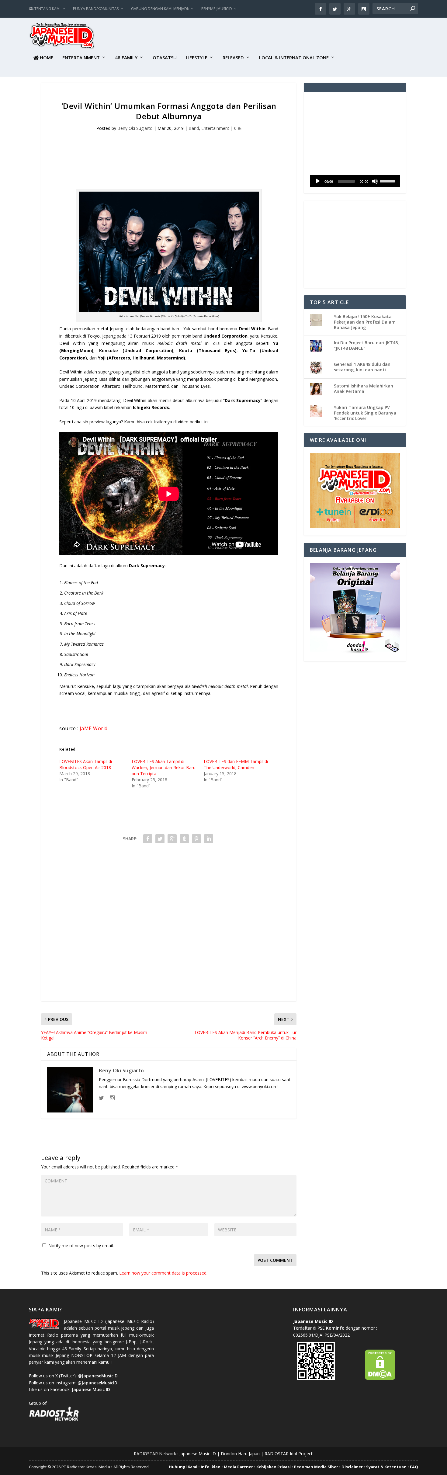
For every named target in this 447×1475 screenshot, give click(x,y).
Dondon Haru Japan (240, 1453)
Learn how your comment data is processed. (163, 1273)
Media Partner (238, 1467)
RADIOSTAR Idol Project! (289, 1453)
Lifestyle (196, 58)
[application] (355, 181)
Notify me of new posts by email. (81, 1245)
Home (46, 58)
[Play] (318, 181)
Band (194, 128)
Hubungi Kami (183, 1467)
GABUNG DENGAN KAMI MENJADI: (160, 8)
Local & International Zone (294, 58)
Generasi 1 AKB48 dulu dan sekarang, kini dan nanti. (362, 367)
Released (233, 58)
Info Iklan (210, 1467)
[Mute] (375, 181)
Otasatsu (165, 58)
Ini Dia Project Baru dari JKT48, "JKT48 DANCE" (366, 345)
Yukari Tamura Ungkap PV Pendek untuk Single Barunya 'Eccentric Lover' (365, 412)
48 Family (126, 58)
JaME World (94, 728)
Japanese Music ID (197, 1453)
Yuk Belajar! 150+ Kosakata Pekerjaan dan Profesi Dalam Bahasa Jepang (365, 322)
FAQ (414, 1467)
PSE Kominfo (331, 1328)
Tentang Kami (47, 8)
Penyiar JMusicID (216, 8)
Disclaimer (352, 1467)
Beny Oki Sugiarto (135, 128)
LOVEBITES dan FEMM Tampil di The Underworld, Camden (236, 764)
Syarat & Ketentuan (386, 1467)
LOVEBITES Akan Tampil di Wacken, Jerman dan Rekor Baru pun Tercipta (164, 767)
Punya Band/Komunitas (96, 8)
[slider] (388, 180)
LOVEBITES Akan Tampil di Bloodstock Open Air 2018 (85, 764)
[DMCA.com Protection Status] (380, 1378)
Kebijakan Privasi (273, 1467)
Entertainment (81, 58)
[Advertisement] (307, 36)
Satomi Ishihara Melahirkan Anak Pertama (363, 388)
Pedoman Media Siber (316, 1467)
